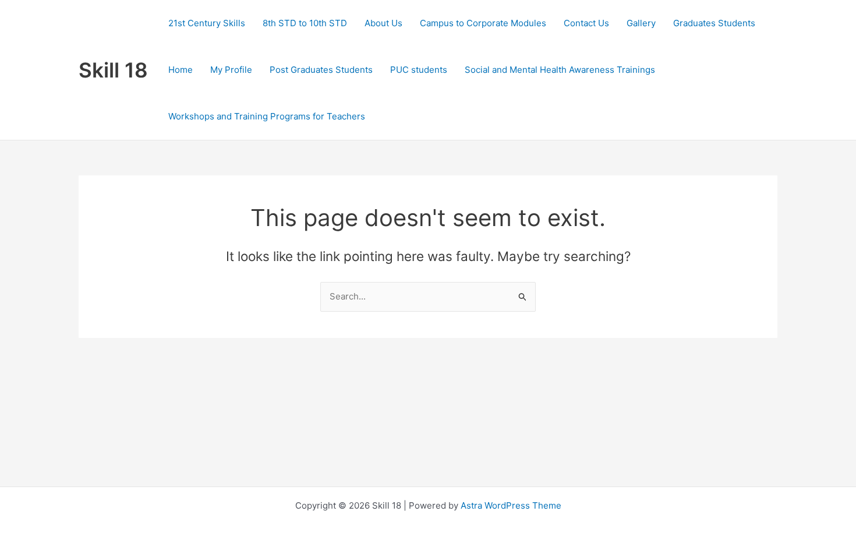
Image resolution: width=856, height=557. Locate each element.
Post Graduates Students (321, 69)
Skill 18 (113, 70)
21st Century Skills (206, 23)
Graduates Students (714, 23)
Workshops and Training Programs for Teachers (266, 116)
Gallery (641, 23)
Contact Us (586, 23)
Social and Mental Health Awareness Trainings (560, 69)
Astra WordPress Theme (511, 505)
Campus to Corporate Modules (483, 23)
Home (180, 69)
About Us (383, 23)
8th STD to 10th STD (305, 23)
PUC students (418, 69)
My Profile (231, 69)
